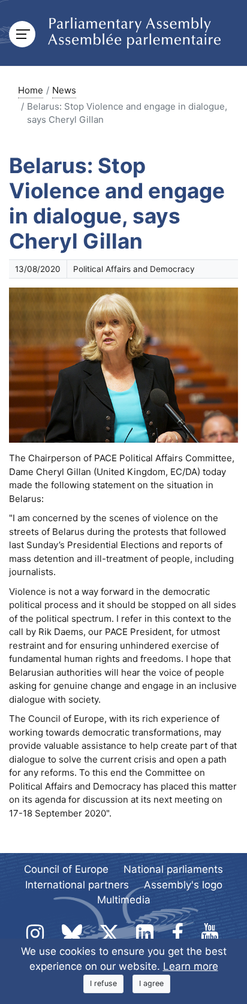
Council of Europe (66, 869)
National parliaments (173, 869)
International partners (77, 885)
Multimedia (123, 900)
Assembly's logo (183, 885)
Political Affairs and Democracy (134, 269)
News (64, 90)
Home (30, 90)
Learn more (190, 966)
